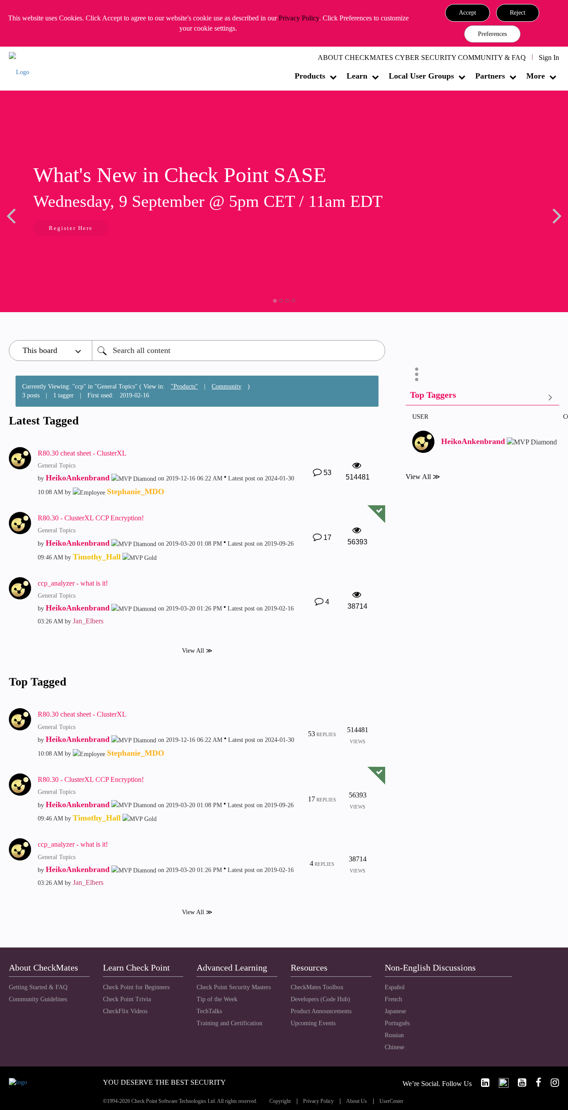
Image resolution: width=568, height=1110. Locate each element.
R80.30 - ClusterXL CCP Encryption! (91, 518)
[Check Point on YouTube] (518, 1082)
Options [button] (417, 374)
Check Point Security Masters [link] (234, 987)
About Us (356, 1101)
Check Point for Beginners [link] (136, 987)
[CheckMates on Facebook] (534, 1082)
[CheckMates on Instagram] (551, 1082)
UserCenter (391, 1101)
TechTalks (209, 1011)
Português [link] (397, 1023)
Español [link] (395, 987)
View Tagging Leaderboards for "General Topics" (482, 396)
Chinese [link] (394, 1047)
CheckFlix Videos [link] (125, 1011)
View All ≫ (197, 650)
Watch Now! (159, 229)
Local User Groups (421, 75)
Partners (490, 75)
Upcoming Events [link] (313, 1023)
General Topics (56, 465)
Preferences (492, 34)
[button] (467, 13)
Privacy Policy (299, 18)
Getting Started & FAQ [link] (38, 987)
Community (226, 386)
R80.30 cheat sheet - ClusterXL (82, 453)
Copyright (280, 1101)
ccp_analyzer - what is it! (73, 583)
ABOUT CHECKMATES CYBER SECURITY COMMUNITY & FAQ (422, 57)
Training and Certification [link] (229, 1023)
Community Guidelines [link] (38, 999)
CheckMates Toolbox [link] (317, 987)
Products (310, 75)
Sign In (549, 57)
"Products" (184, 386)
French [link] (393, 999)
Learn (357, 75)
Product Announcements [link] (321, 1011)
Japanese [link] (395, 1011)
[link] (481, 1082)
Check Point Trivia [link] (127, 999)
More (535, 75)
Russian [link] (394, 1035)
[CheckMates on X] (500, 1082)
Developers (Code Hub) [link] (320, 999)
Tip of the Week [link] (217, 999)
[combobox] (238, 350)
